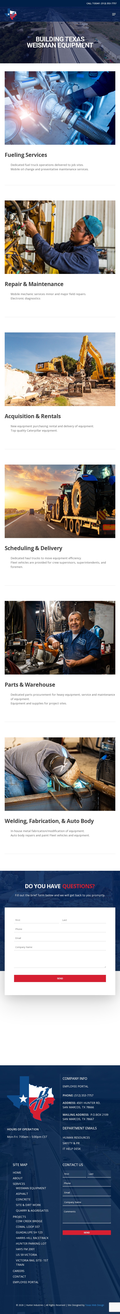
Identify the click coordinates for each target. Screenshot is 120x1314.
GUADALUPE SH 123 (29, 1232)
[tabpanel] (60, 135)
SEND (60, 978)
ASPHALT (22, 1194)
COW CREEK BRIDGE (29, 1221)
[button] (114, 14)
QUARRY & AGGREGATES (32, 1210)
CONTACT (19, 1276)
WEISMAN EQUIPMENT (31, 1188)
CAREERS (18, 1271)
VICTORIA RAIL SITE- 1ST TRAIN (32, 1262)
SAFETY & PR (71, 1143)
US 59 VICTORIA (26, 1255)
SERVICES (19, 1184)
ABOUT (18, 1178)
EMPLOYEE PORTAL (75, 1086)
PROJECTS (19, 1217)
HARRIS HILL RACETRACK (32, 1238)
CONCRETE (23, 1199)
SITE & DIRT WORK (28, 1205)
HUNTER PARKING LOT (31, 1243)
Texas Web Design (94, 1305)
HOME (17, 1172)
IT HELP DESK (72, 1149)
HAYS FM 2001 (25, 1249)
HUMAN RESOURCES (76, 1137)
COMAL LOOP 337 (28, 1227)
